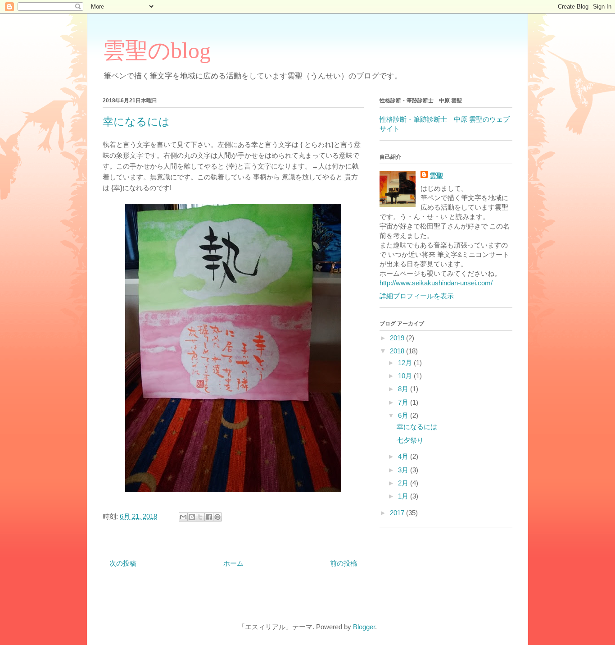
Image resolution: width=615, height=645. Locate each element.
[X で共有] (200, 516)
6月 (404, 415)
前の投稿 (343, 563)
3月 (404, 470)
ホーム (233, 563)
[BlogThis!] (191, 516)
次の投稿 (122, 563)
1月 (404, 496)
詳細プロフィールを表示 (417, 296)
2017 (398, 513)
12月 (406, 362)
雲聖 (436, 175)
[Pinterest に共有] (217, 516)
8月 (404, 389)
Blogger (364, 627)
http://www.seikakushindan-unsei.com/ (436, 283)
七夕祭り (410, 440)
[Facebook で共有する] (208, 516)
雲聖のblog (157, 50)
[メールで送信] (183, 516)
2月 (404, 483)
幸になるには (417, 426)
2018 (398, 351)
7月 (404, 402)
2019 (398, 338)
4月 (404, 456)
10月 (406, 376)
